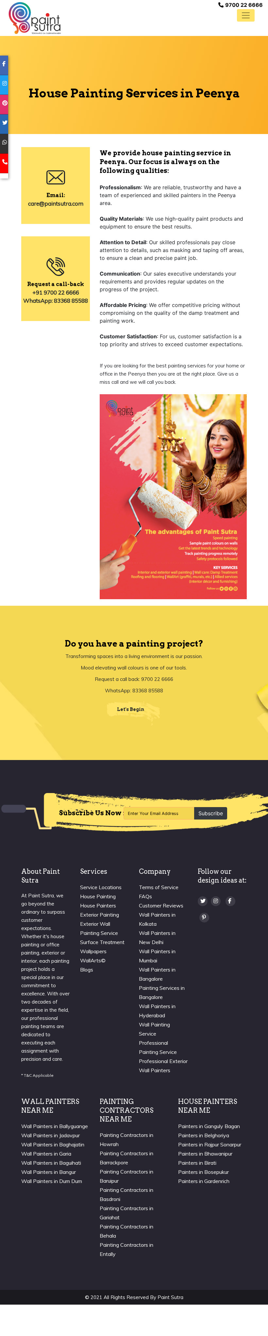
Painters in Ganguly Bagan (209, 1126)
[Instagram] (216, 901)
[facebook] (4, 65)
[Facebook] (230, 901)
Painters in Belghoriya (203, 1135)
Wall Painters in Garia (46, 1153)
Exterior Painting (99, 914)
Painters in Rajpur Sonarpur (209, 1144)
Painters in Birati (197, 1162)
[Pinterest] (204, 917)
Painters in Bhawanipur (205, 1153)
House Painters (98, 905)
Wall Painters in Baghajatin (52, 1144)
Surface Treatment (102, 942)
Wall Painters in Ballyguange (54, 1126)
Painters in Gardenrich (203, 1181)
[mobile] (4, 163)
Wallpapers (93, 951)
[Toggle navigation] (246, 15)
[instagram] (4, 85)
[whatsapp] (4, 144)
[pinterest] (4, 104)
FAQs (145, 896)
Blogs (86, 969)
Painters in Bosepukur (203, 1172)
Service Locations (101, 887)
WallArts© (93, 960)
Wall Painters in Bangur (48, 1172)
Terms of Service (158, 887)
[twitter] (4, 124)
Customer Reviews (161, 905)
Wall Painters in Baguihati (51, 1162)
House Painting (98, 896)
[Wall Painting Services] (34, 17)
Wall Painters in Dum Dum (51, 1181)
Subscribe (210, 813)
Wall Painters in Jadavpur (50, 1135)
